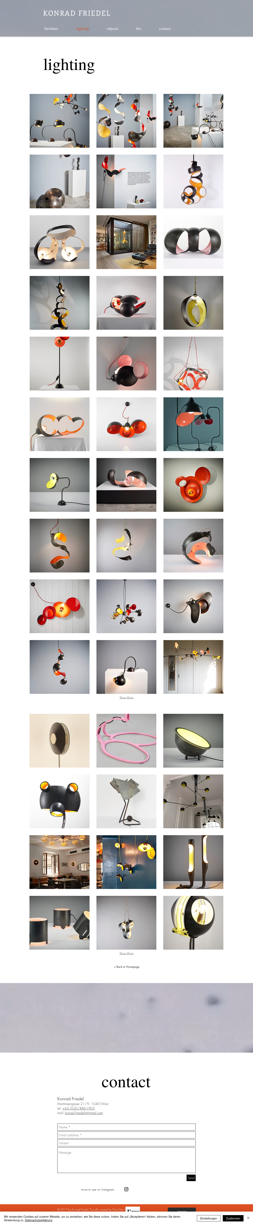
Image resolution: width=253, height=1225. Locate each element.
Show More (126, 697)
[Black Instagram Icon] (126, 1189)
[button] (60, 121)
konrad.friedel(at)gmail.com (84, 1113)
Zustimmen (233, 1218)
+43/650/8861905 (78, 1108)
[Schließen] (248, 1218)
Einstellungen (208, 1218)
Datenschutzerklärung (38, 1220)
